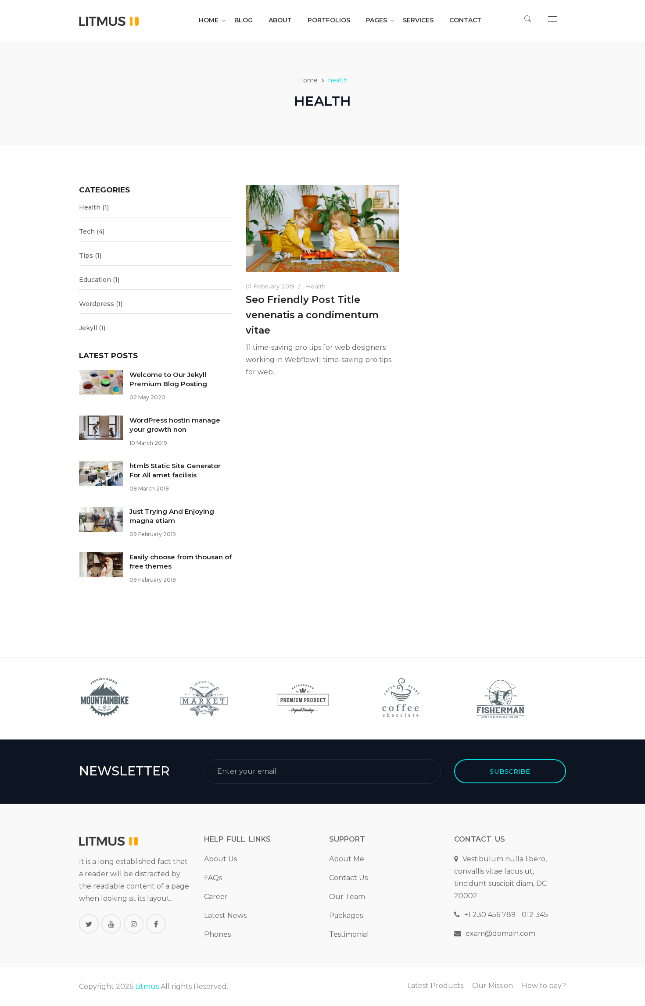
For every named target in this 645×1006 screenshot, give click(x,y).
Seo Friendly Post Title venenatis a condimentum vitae (312, 315)
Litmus (147, 986)
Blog (243, 20)
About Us (220, 859)
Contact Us (348, 878)
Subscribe (510, 771)
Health (316, 286)
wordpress (100, 304)
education (99, 280)
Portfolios (329, 20)
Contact (465, 20)
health (94, 207)
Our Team (347, 896)
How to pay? (544, 985)
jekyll (92, 328)
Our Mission (492, 985)
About (280, 20)
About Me (346, 859)
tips (90, 255)
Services (418, 20)
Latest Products (435, 985)
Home (209, 20)
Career (216, 896)
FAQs (213, 878)
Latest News (225, 915)
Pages (376, 20)
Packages (346, 915)
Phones (217, 934)
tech (91, 231)
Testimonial (349, 934)
